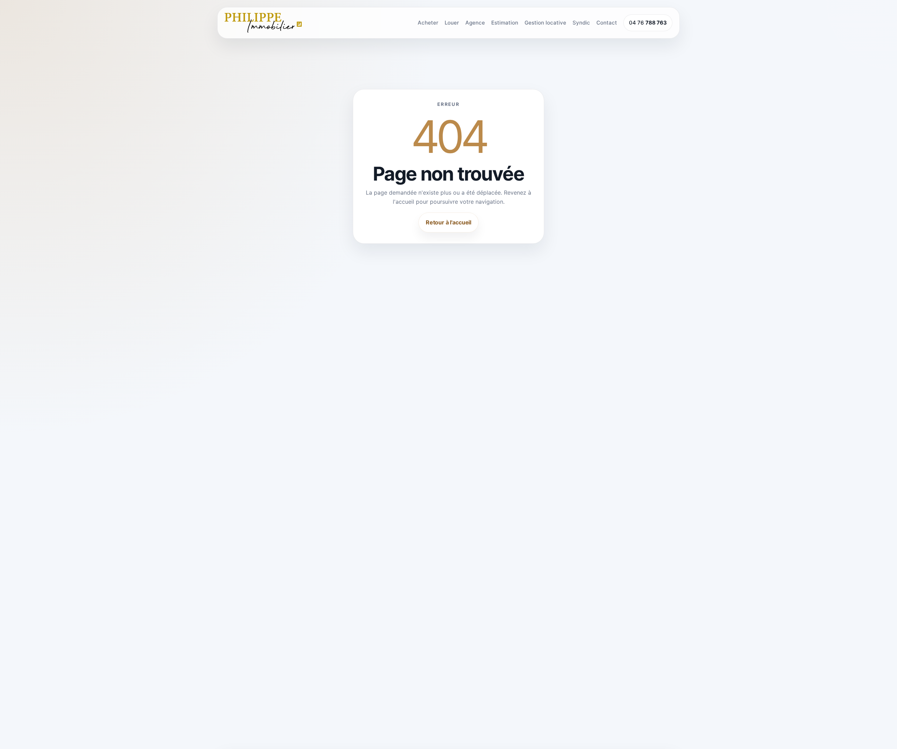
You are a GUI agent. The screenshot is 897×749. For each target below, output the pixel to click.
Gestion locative (545, 22)
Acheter (428, 22)
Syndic (581, 22)
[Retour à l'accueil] (263, 23)
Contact (606, 22)
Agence (475, 22)
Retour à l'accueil (448, 221)
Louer (452, 22)
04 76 (648, 22)
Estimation (504, 22)
